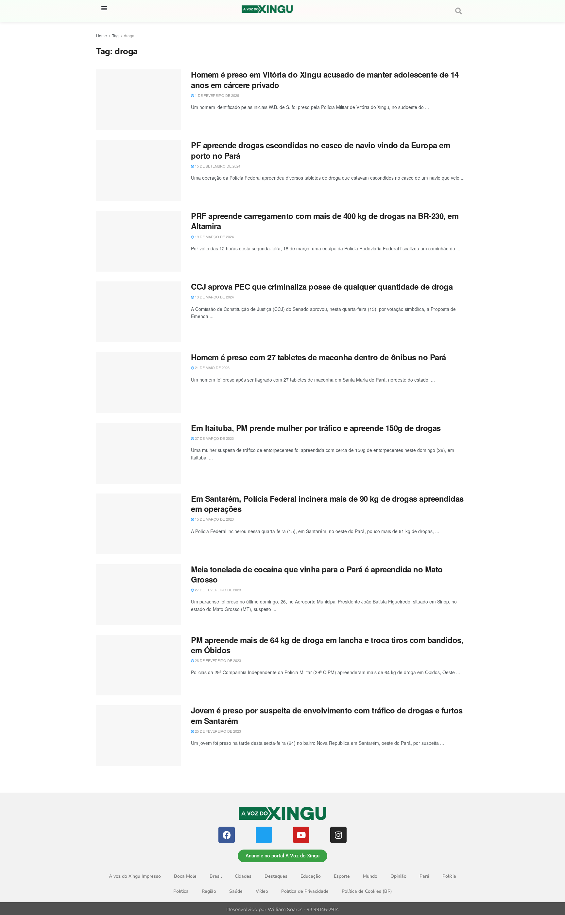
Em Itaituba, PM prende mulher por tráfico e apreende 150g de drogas (316, 427)
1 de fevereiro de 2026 (216, 95)
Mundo (370, 876)
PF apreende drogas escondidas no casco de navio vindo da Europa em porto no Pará (320, 150)
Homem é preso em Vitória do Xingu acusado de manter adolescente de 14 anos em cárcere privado (325, 79)
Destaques (276, 876)
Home (101, 35)
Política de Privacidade (305, 891)
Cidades (243, 876)
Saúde (236, 891)
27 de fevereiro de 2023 (217, 589)
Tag (115, 35)
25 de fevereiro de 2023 (217, 731)
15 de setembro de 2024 (217, 166)
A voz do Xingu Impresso (135, 876)
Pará (424, 876)
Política (181, 891)
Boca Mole (185, 876)
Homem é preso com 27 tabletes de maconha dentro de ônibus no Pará (318, 357)
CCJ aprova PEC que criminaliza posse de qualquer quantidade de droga (322, 286)
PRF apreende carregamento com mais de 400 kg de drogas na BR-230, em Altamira (324, 220)
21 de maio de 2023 (212, 367)
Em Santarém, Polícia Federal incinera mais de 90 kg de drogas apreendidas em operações (327, 503)
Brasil (216, 876)
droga (129, 35)
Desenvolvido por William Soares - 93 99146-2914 (282, 909)
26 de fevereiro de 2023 (217, 660)
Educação (310, 876)
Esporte (342, 876)
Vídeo (262, 891)
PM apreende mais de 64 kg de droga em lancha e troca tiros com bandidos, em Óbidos (327, 644)
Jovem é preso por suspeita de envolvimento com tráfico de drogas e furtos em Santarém (327, 715)
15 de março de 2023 (214, 519)
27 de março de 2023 (214, 438)
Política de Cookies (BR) (367, 891)
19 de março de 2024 (214, 236)
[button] (104, 8)
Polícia (449, 876)
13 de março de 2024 (214, 296)
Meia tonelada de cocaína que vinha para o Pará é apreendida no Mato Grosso (317, 574)
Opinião (398, 876)
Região (209, 891)
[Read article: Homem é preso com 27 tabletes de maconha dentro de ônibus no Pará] (138, 382)
